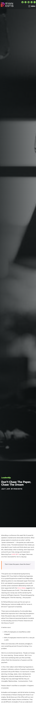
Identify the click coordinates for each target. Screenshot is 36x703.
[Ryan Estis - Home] (7, 5)
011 (18, 554)
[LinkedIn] (32, 2)
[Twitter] (26, 2)
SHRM (14, 554)
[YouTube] (29, 2)
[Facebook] (23, 2)
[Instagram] (35, 2)
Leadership (6, 478)
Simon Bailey (21, 588)
